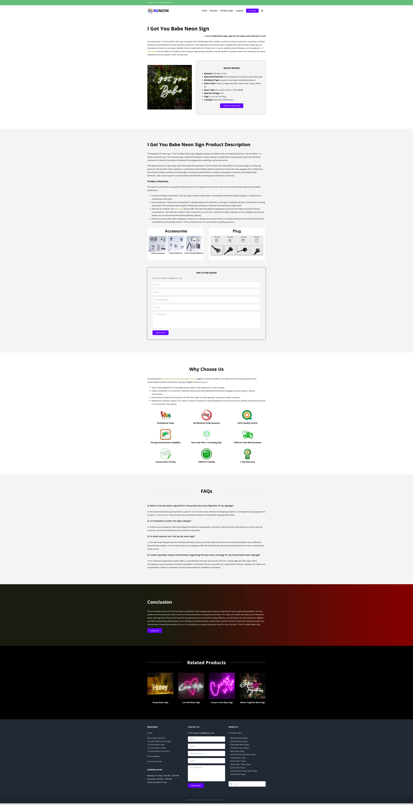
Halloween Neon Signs (239, 744)
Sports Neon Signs (238, 767)
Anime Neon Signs (238, 774)
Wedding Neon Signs (239, 738)
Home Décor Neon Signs (240, 764)
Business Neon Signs (239, 741)
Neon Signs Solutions (156, 738)
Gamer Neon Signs (238, 761)
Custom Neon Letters (157, 748)
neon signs (178, 209)
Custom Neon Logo (156, 744)
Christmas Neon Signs (239, 748)
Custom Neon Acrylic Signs (159, 741)
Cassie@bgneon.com (167, 2)
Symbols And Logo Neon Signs (243, 754)
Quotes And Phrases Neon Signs (243, 771)
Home (150, 733)
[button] (262, 10)
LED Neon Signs (235, 733)
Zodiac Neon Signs (238, 757)
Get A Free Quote (154, 761)
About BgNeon (153, 756)
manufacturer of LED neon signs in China (179, 378)
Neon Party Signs (237, 751)
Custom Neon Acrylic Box (159, 751)
